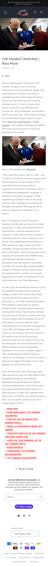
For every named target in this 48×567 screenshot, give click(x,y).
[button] (6, 12)
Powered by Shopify (25, 553)
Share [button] (7, 76)
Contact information (19, 562)
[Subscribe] (40, 497)
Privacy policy (11, 558)
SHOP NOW (12, 408)
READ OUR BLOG (15, 447)
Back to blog (26, 468)
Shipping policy (38, 558)
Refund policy (40, 553)
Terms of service (24, 558)
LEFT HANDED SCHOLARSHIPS (21, 458)
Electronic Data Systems (19, 121)
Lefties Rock (13, 553)
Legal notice (34, 562)
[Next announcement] (43, 3)
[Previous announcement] (4, 3)
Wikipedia (31, 169)
